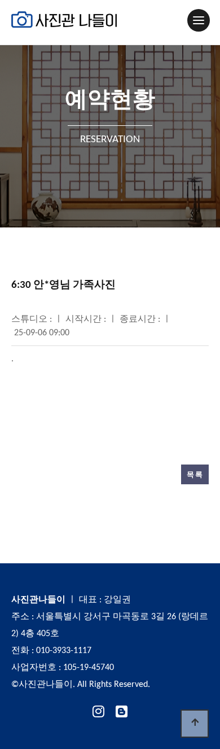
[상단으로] (195, 723)
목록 (195, 474)
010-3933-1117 (63, 650)
